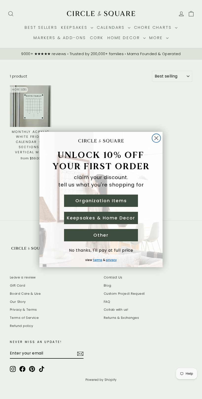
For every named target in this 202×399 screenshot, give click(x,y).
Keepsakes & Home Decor (101, 218)
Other (101, 235)
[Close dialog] (156, 138)
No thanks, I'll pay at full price (101, 250)
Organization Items (101, 201)
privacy (111, 260)
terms (97, 260)
